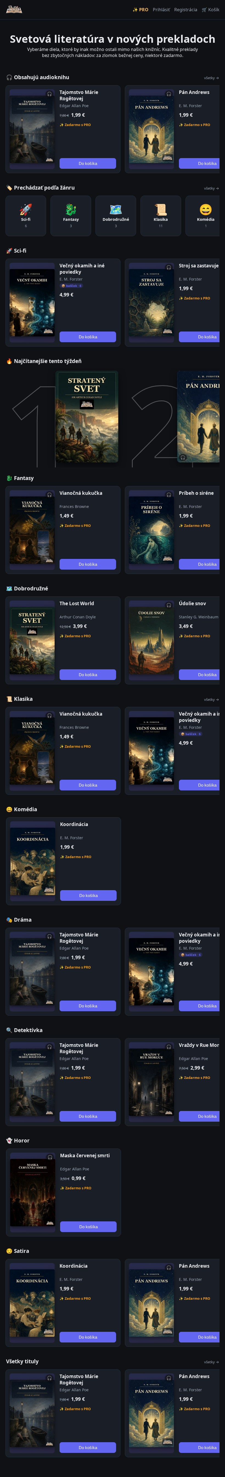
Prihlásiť (161, 10)
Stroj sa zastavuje (199, 265)
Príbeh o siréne (196, 493)
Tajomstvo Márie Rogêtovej (79, 95)
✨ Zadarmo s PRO (75, 124)
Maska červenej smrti (85, 1155)
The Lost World (77, 603)
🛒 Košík (211, 10)
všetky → (211, 77)
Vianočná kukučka (81, 493)
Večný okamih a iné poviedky (82, 268)
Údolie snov (192, 603)
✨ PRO (140, 10)
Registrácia (185, 10)
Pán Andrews (194, 92)
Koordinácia (74, 824)
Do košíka (88, 163)
